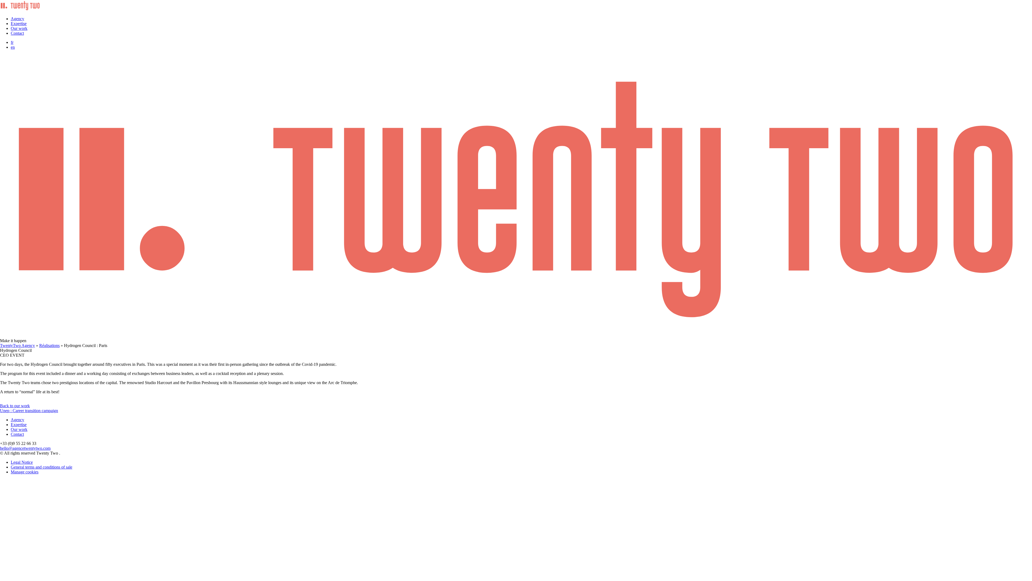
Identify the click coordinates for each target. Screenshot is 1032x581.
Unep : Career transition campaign (29, 410)
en (13, 47)
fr (12, 42)
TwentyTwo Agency (17, 345)
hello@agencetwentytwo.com (25, 448)
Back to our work (15, 405)
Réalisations (49, 345)
